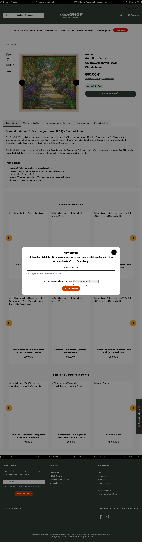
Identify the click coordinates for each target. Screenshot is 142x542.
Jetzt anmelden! (71, 288)
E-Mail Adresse (71, 267)
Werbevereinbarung (81, 285)
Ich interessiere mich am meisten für (60, 281)
